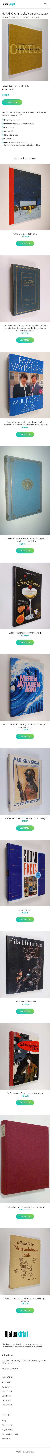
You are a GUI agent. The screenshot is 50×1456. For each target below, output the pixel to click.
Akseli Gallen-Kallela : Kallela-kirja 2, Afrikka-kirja (25, 818)
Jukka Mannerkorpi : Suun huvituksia (25, 633)
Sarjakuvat (6, 1396)
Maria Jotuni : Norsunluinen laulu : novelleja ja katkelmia (25, 1299)
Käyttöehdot (7, 1429)
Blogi (4, 1420)
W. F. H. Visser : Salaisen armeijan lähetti (25, 1093)
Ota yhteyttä (7, 1425)
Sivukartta (6, 1438)
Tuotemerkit (18, 86)
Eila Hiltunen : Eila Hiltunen (25, 1001)
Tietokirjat (6, 1400)
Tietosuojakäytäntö (10, 1434)
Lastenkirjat (7, 1391)
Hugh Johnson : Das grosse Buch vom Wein (25, 1207)
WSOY (26, 86)
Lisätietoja (12, 102)
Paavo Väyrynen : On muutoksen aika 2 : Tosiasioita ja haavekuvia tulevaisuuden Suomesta (25, 423)
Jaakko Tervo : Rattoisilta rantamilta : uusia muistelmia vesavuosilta (25, 539)
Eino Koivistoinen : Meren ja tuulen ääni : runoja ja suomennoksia (25, 725)
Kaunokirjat (7, 1382)
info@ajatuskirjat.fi (10, 1368)
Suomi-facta (25, 910)
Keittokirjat (6, 1387)
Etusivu (5, 17)
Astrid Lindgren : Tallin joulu (25, 234)
